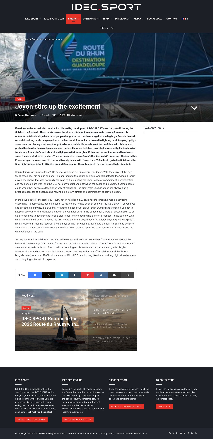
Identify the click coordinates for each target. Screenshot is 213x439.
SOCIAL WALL (154, 18)
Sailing (28, 39)
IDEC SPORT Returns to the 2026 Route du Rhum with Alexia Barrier (49, 321)
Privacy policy (107, 433)
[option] (76, 320)
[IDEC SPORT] (106, 7)
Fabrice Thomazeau (27, 115)
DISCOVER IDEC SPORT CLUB (77, 419)
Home (20, 39)
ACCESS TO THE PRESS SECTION (126, 406)
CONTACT (171, 18)
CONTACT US (164, 406)
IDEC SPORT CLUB (54, 18)
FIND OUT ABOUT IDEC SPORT (31, 419)
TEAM (106, 18)
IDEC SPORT (31, 18)
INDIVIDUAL (121, 18)
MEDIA (137, 18)
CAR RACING (90, 18)
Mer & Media (140, 433)
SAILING (72, 18)
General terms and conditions (82, 433)
